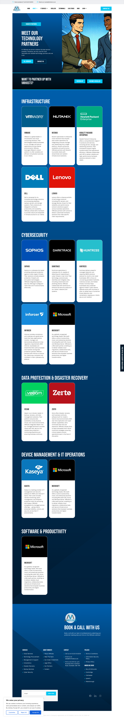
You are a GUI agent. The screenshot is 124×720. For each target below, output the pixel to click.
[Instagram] (100, 696)
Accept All (35, 712)
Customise (12, 712)
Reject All (24, 712)
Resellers (53, 8)
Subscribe (51, 693)
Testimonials (62, 8)
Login (83, 8)
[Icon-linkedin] (95, 696)
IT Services (43, 8)
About (34, 8)
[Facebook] (90, 696)
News (78, 8)
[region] (24, 706)
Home (28, 8)
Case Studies (71, 8)
